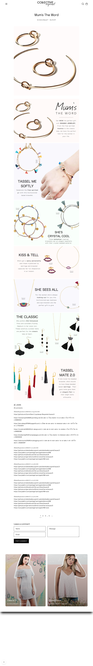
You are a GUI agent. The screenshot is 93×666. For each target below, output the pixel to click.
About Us (26, 622)
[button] (82, 4)
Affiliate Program (28, 644)
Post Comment (21, 541)
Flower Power (55, 600)
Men (6, 627)
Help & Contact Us (28, 633)
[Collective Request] (46, 3)
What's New (9, 622)
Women (8, 624)
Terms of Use (27, 650)
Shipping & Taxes (28, 630)
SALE (7, 630)
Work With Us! (27, 627)
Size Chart (26, 639)
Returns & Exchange (29, 636)
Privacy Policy (27, 647)
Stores (25, 624)
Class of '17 (12, 600)
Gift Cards (26, 642)
